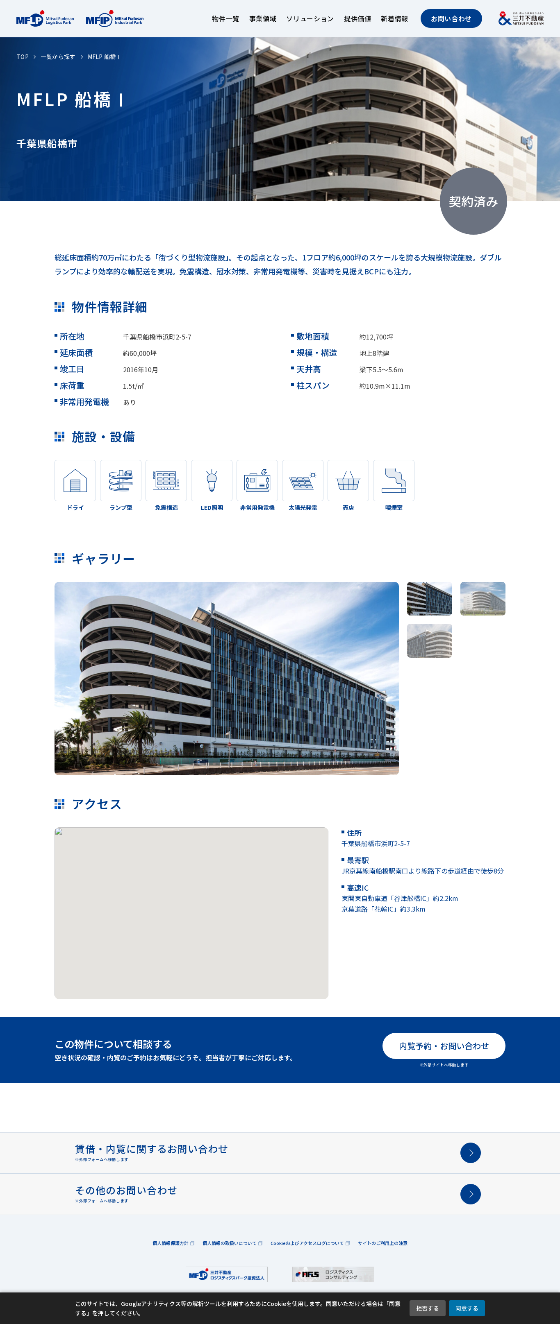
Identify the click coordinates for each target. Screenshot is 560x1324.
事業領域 (263, 18)
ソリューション (310, 18)
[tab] (429, 599)
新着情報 (394, 18)
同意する (466, 1308)
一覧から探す (58, 56)
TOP (22, 56)
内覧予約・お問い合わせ (444, 1046)
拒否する (427, 1308)
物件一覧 (225, 18)
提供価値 (357, 18)
